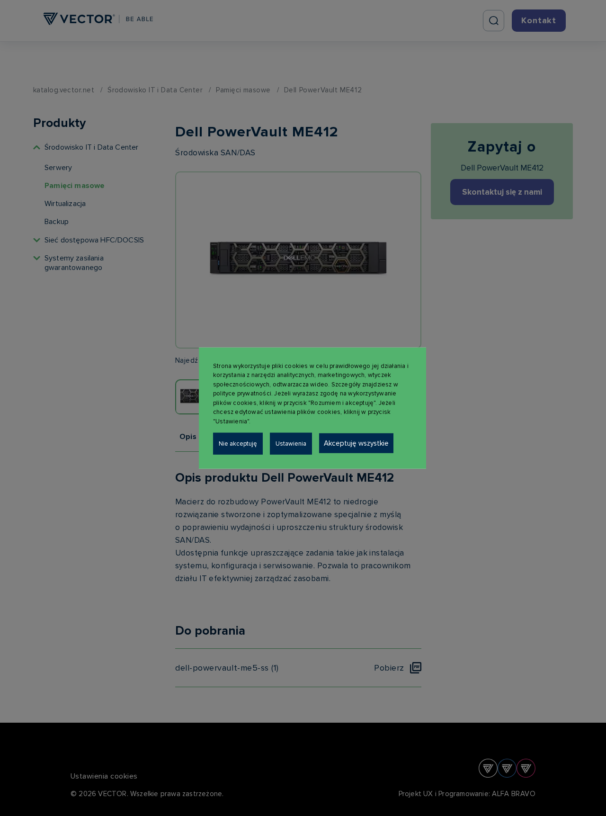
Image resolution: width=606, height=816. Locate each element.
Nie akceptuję (238, 444)
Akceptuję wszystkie (356, 443)
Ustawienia (291, 444)
